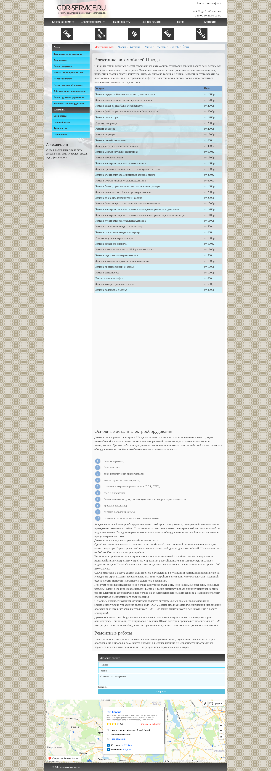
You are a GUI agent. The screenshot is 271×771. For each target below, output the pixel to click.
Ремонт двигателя (63, 79)
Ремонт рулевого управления (69, 97)
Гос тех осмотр (151, 21)
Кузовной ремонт (63, 21)
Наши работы (121, 21)
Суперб (174, 46)
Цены (180, 21)
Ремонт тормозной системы (68, 85)
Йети (186, 46)
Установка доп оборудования (69, 103)
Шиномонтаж (60, 134)
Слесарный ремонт (92, 21)
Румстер (161, 46)
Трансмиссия (60, 128)
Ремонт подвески (63, 66)
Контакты (210, 21)
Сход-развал (60, 116)
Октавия (135, 46)
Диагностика (60, 60)
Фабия (122, 46)
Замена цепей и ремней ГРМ (68, 72)
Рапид (148, 46)
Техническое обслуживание (68, 54)
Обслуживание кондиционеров (69, 91)
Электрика (59, 110)
